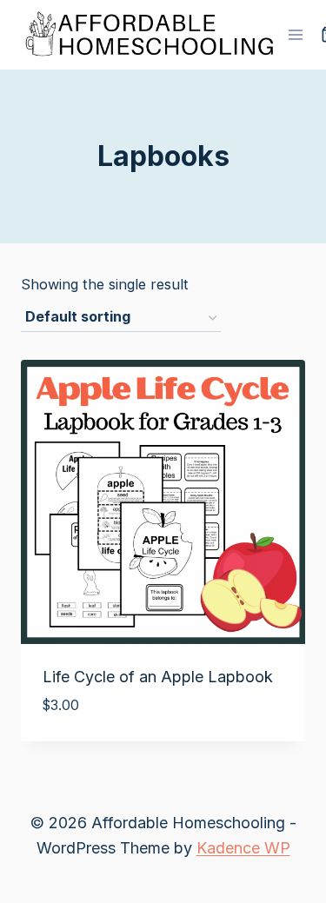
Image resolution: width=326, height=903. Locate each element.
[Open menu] (296, 34)
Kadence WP (243, 848)
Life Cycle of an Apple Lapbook (158, 676)
